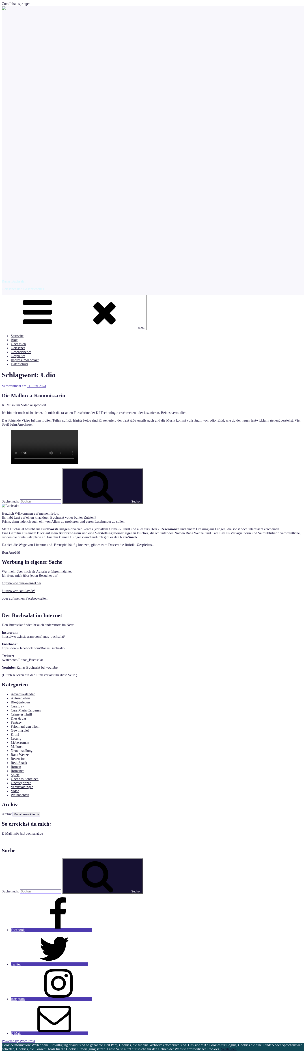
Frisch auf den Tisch (25, 726)
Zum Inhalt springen (16, 4)
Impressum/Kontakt (25, 360)
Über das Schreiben (25, 779)
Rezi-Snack (19, 763)
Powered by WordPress (18, 1041)
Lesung (16, 738)
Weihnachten (20, 795)
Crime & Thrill (21, 714)
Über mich (18, 344)
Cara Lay (17, 706)
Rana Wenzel (20, 755)
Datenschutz (19, 364)
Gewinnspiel (20, 730)
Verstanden (229, 1049)
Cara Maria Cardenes (26, 710)
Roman (16, 767)
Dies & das (18, 718)
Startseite (17, 336)
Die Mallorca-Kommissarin (33, 395)
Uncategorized (21, 783)
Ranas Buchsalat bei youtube (37, 667)
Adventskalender (23, 694)
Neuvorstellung (21, 751)
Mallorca (17, 746)
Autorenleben (20, 698)
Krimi (15, 734)
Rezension (18, 759)
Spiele (15, 775)
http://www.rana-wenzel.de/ (21, 583)
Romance (17, 771)
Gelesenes (18, 348)
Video (15, 791)
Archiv (7, 814)
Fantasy (16, 722)
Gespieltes (18, 356)
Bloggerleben (20, 702)
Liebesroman (20, 742)
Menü (141, 328)
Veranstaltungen (22, 787)
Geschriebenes (21, 352)
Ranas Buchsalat (13, 281)
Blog (14, 340)
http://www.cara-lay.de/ (18, 591)
